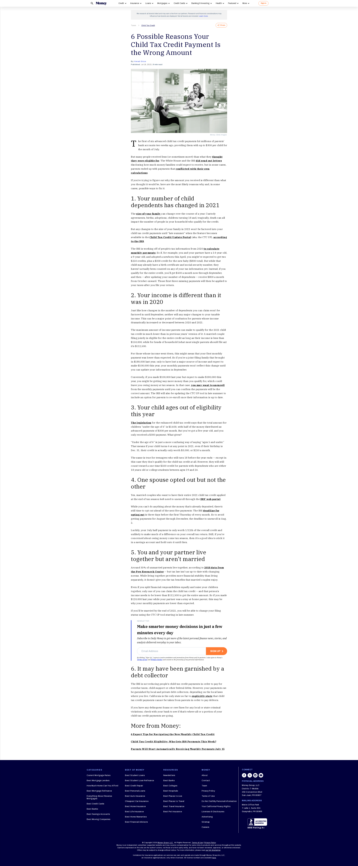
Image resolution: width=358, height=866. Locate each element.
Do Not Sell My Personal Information (219, 801)
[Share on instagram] (255, 775)
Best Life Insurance (134, 812)
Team (204, 786)
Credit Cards (179, 3)
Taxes (133, 25)
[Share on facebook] (244, 775)
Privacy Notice (156, 660)
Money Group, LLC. (165, 843)
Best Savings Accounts (98, 814)
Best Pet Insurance (172, 812)
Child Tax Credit (148, 25)
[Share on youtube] (261, 775)
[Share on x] (250, 775)
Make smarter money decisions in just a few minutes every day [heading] (179, 629)
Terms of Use (142, 660)
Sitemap (206, 822)
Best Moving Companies (98, 819)
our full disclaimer (213, 850)
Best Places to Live (172, 796)
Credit (121, 3)
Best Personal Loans (135, 791)
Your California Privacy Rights (216, 806)
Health (219, 3)
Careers (205, 827)
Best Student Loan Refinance (139, 780)
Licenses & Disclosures (213, 812)
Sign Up (215, 651)
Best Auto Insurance (135, 796)
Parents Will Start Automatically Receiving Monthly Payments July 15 (178, 749)
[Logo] (101, 3)
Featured (232, 3)
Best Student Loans (135, 775)
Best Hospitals (170, 791)
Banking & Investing (200, 3)
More (244, 3)
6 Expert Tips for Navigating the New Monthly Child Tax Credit (173, 734)
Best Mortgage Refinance (99, 791)
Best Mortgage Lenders (98, 780)
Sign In (263, 3)
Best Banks (92, 809)
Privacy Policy (208, 791)
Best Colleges (170, 786)
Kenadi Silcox (140, 61)
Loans (148, 3)
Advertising (207, 817)
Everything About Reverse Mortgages (99, 797)
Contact (206, 780)
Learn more (203, 16)
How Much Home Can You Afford (102, 786)
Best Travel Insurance (173, 806)
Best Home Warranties (136, 817)
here (214, 858)
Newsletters (169, 775)
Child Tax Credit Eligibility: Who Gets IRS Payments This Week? (173, 741)
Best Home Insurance (135, 806)
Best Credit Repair (134, 786)
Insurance (134, 3)
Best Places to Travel (173, 801)
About (205, 775)
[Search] (92, 3)
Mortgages (162, 3)
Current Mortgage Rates (98, 775)
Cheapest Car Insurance (137, 801)
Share (222, 25)
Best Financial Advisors (136, 822)
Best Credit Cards (95, 804)
